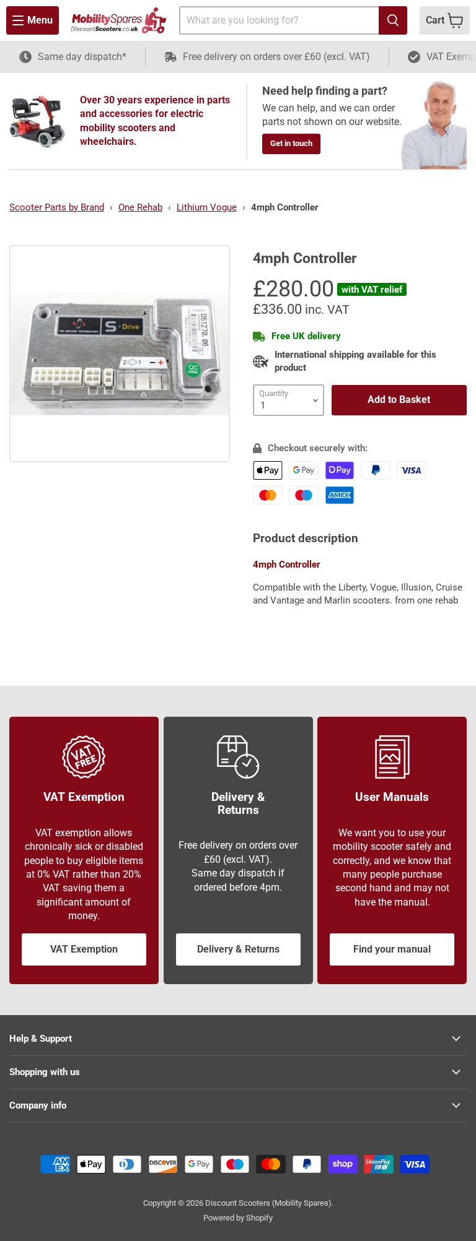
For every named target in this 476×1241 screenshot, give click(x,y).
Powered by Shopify (238, 1217)
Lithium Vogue (207, 207)
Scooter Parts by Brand (56, 207)
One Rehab (140, 207)
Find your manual (392, 949)
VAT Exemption (84, 949)
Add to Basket (399, 399)
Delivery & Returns (238, 949)
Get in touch (291, 143)
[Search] (393, 20)
